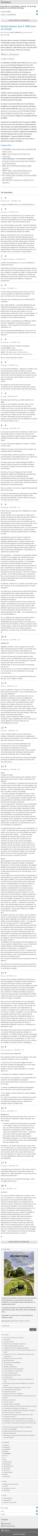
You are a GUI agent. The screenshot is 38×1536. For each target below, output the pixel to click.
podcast (6, 1474)
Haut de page (4, 1508)
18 (2, 1186)
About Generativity (9, 1360)
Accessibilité (7, 1449)
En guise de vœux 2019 (10, 1391)
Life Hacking (7, 1468)
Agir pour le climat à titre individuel (13, 1394)
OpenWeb (6, 1500)
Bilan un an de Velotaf (9, 1400)
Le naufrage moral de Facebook (12, 1389)
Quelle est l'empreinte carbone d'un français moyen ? (18, 1431)
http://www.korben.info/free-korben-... (17, 352)
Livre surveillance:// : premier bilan (13, 1371)
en (4, 1458)
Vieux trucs (7, 1470)
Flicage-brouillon (8, 1472)
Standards (6, 1445)
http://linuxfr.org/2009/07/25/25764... (12, 350)
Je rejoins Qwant (8, 1377)
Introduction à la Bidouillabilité (12, 1362)
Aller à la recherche (8, 15)
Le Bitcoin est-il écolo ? (10, 1416)
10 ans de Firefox (8, 1365)
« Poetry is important (14, 20)
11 (2, 683)
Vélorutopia (6, 1249)
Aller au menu (6, 11)
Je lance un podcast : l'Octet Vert (12, 1412)
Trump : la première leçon (11, 1373)
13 (2, 766)
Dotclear (22, 1534)
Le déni (5, 1398)
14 (2, 973)
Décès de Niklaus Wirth (10, 1433)
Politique (6, 1451)
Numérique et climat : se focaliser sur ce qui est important (19, 1421)
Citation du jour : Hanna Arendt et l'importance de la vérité (20, 1396)
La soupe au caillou (9, 1342)
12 (2, 728)
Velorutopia (7, 1476)
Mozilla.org (7, 1498)
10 (2, 637)
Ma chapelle (7, 1340)
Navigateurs (7, 1447)
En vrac (6, 1455)
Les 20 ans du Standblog (10, 1429)
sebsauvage (6, 342)
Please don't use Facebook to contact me (15, 1344)
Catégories (6, 1442)
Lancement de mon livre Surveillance (13, 1369)
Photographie (7, 1464)
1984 (27, 63)
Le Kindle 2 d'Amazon (7, 59)
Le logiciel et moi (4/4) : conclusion (13, 1358)
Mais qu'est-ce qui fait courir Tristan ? (14, 1337)
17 (2, 1163)
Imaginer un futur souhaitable (12, 1404)
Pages (5, 1481)
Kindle (31, 45)
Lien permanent (28, 32)
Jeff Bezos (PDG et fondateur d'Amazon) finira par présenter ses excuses (18, 113)
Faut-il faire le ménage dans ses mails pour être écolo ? (18, 1414)
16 (2, 1108)
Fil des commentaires (9, 1526)
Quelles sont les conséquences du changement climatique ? (20, 1410)
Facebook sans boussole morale (12, 1375)
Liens (4, 1495)
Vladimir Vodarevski (8, 259)
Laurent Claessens (8, 1050)
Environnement (8, 1462)
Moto (5, 1460)
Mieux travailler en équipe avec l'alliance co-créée (17, 1387)
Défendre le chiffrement (10, 1367)
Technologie (6, 35)
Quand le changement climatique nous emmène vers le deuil (20, 1406)
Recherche (6, 1326)
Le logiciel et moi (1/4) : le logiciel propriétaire (16, 1348)
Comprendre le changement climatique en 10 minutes (18, 1419)
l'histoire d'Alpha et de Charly (22, 1321)
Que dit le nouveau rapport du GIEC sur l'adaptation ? (18, 1427)
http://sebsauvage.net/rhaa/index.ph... (21, 354)
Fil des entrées (7, 1523)
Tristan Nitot (6, 32)
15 (2, 1047)
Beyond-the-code (8, 1466)
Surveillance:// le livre (9, 1488)
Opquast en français (9, 1502)
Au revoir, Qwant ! (9, 1402)
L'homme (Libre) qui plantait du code (13, 1346)
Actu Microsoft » (25, 20)
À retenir (5, 1335)
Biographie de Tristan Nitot (11, 1484)
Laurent (5, 212)
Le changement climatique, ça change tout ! (16, 1408)
